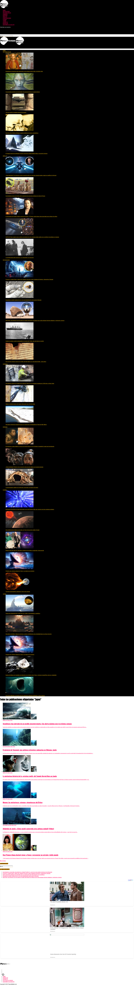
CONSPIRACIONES (7, 18)
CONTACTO (5, 22)
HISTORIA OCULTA (7, 13)
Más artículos (3, 860)
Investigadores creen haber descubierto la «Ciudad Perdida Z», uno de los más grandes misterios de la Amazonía (27, 872)
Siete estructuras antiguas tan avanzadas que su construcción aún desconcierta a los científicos (24, 874)
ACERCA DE (5, 23)
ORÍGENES (5, 15)
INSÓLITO (5, 16)
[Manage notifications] (3, 974)
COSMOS (5, 19)
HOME (4, 10)
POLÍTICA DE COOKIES (8, 980)
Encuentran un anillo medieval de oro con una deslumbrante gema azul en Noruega (21, 876)
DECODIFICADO (6, 11)
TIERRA (4, 20)
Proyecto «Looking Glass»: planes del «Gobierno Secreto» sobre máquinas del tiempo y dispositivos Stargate (26, 873)
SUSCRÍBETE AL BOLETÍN (8, 24)
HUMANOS (5, 14)
